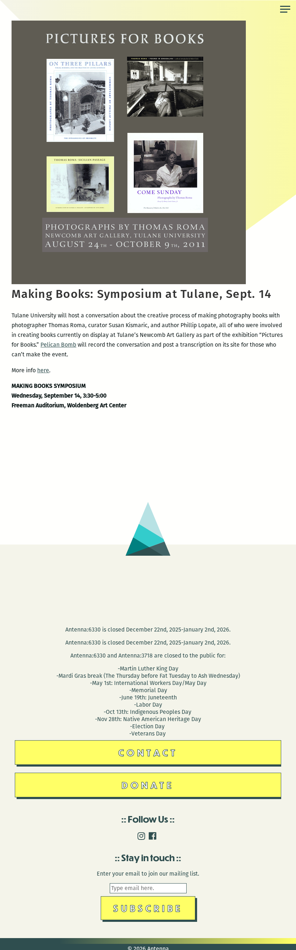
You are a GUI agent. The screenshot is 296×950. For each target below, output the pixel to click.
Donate (148, 784)
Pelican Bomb (58, 344)
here (43, 370)
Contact (148, 752)
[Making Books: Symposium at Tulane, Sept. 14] (129, 282)
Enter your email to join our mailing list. (148, 873)
